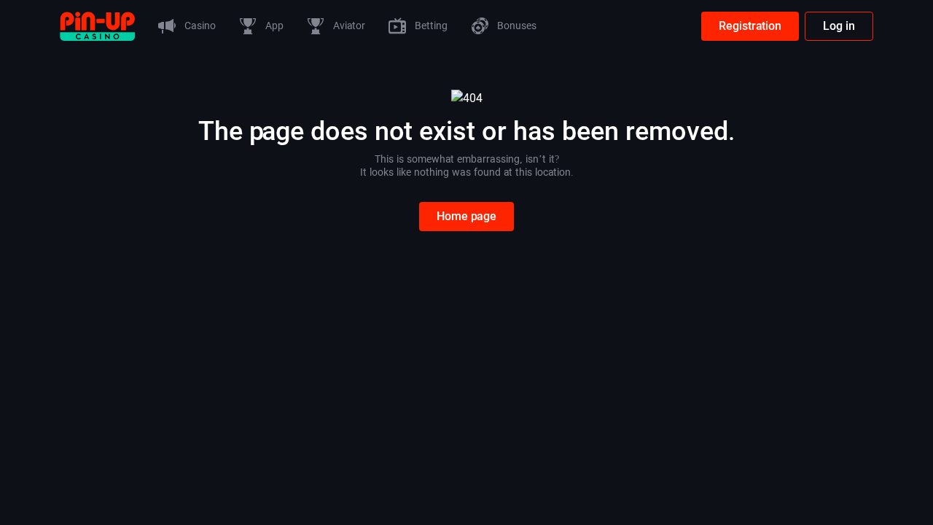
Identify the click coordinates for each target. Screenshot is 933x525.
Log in (839, 26)
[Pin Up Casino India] (97, 25)
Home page (466, 216)
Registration (750, 26)
